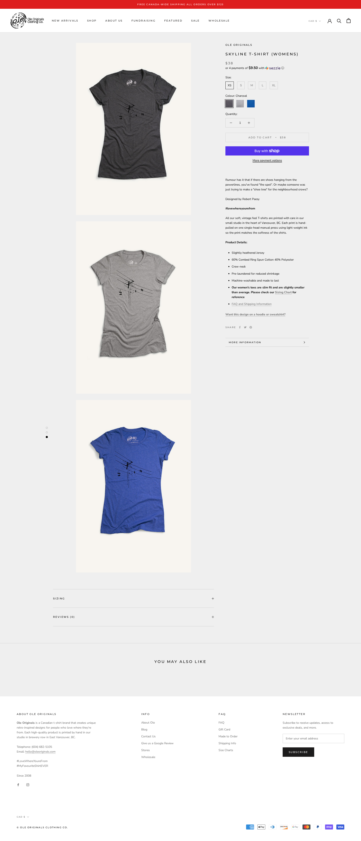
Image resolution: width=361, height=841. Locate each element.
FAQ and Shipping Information (252, 304)
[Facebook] (240, 327)
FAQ (221, 723)
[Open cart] (349, 20)
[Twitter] (245, 327)
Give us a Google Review (157, 743)
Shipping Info (227, 743)
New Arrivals (65, 20)
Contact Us (148, 736)
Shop (92, 20)
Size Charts (226, 750)
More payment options (267, 160)
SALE (195, 20)
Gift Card (224, 729)
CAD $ (313, 21)
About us (113, 20)
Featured (173, 20)
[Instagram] (27, 784)
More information (245, 342)
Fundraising (143, 20)
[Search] (339, 20)
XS (229, 85)
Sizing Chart (283, 292)
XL (274, 85)
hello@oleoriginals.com (40, 752)
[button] (267, 68)
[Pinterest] (250, 327)
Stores (145, 750)
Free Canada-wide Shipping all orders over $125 (180, 4)
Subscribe (298, 752)
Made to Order (228, 736)
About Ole (148, 723)
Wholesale (219, 20)
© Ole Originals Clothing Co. (42, 827)
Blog (144, 729)
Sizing (59, 598)
